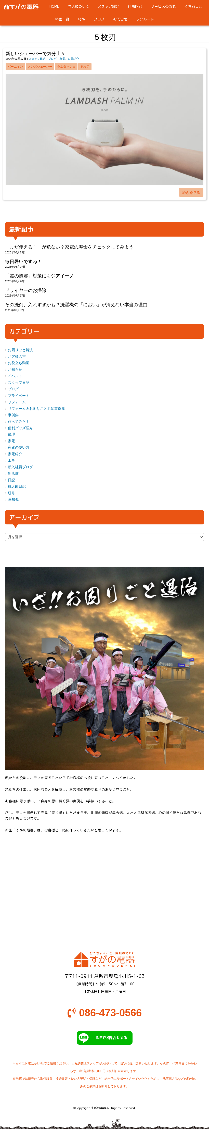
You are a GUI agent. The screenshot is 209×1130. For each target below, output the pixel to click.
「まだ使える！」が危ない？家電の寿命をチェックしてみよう (69, 247)
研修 (11, 493)
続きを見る (191, 192)
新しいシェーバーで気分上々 (35, 53)
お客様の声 (17, 357)
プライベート (18, 396)
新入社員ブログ (20, 467)
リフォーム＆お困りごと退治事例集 (36, 409)
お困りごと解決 (20, 350)
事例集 (13, 415)
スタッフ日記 (37, 58)
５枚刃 (84, 66)
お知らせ (15, 370)
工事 (11, 460)
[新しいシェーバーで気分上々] (104, 184)
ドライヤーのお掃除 (25, 290)
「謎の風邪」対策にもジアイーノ (39, 275)
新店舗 (13, 473)
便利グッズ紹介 (20, 428)
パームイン (15, 66)
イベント (15, 376)
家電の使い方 (18, 447)
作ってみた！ (18, 422)
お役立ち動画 (18, 363)
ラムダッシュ (66, 66)
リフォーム (17, 402)
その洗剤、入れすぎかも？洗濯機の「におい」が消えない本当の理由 (76, 304)
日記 (11, 480)
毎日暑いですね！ (23, 261)
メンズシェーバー (40, 66)
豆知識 (13, 499)
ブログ (52, 58)
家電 (62, 58)
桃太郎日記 (17, 486)
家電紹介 (73, 58)
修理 (11, 434)
